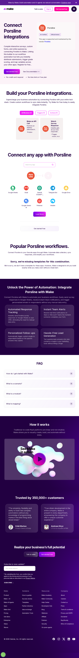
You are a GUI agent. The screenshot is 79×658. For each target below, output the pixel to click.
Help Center (45, 602)
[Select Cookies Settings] (3, 654)
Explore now (66, 3)
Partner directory (27, 606)
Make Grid (7, 609)
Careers (63, 599)
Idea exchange (27, 609)
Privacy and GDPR (66, 613)
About (63, 595)
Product (6, 595)
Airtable (52, 205)
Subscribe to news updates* (14, 564)
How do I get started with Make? (19, 374)
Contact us (64, 602)
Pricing (6, 613)
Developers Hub (47, 606)
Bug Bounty (64, 620)
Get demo (7, 616)
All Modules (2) (26, 113)
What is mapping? (13, 404)
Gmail (26, 192)
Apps (5, 606)
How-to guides (27, 595)
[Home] (8, 9)
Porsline (47, 42)
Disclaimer (64, 616)
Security (44, 624)
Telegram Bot (53, 192)
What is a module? (13, 394)
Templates (25, 602)
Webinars (45, 613)
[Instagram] (58, 639)
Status (6, 624)
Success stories (27, 599)
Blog (43, 609)
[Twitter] (63, 639)
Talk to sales (38, 9)
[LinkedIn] (68, 639)
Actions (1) (54, 113)
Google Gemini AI (26, 206)
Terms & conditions (67, 609)
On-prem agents (47, 627)
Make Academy (47, 595)
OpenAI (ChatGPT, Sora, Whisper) (39, 194)
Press (62, 606)
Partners (44, 620)
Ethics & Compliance (67, 624)
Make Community (47, 599)
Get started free (61, 9)
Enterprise (7, 620)
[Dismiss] (76, 2)
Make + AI (7, 599)
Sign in (48, 9)
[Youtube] (73, 639)
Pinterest (39, 205)
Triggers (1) (41, 113)
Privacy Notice (30, 578)
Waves (6, 627)
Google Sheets (13, 192)
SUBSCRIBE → (9, 582)
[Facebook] (53, 639)
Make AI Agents (9, 602)
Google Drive (66, 192)
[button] (43, 34)
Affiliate (44, 616)
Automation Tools (27, 613)
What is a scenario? (14, 384)
